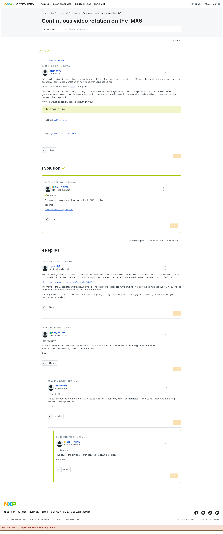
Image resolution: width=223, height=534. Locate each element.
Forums (45, 4)
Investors (34, 512)
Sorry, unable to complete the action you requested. (28, 527)
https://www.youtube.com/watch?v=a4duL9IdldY (67, 282)
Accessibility (58, 519)
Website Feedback (72, 519)
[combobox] (122, 29)
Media (45, 512)
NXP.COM (99, 4)
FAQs (207, 4)
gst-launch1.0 (57, 133)
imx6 (68, 133)
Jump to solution (55, 60)
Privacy (7, 519)
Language (196, 4)
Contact (56, 512)
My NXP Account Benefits (76, 512)
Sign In (216, 4)
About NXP (9, 512)
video (74, 133)
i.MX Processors (72, 13)
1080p (72, 86)
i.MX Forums (56, 13)
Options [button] (175, 40)
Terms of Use (16, 519)
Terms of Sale (27, 519)
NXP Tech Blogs (82, 4)
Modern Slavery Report (43, 519)
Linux (65, 120)
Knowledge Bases (62, 4)
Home (45, 13)
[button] (165, 72)
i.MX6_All (58, 120)
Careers (22, 512)
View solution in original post (59, 209)
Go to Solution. (59, 109)
